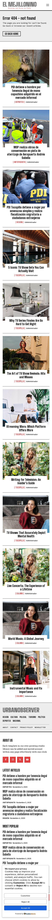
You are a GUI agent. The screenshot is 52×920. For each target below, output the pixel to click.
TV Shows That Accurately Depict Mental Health (26, 534)
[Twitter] (20, 760)
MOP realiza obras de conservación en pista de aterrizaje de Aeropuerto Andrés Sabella (26, 152)
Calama (19, 593)
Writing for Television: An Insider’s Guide (26, 481)
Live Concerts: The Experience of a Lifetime (26, 587)
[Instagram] (13, 760)
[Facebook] (6, 760)
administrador (31, 102)
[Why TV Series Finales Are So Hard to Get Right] (26, 302)
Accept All (25, 908)
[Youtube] (27, 760)
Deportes (19, 102)
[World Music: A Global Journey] (26, 620)
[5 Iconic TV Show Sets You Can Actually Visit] (26, 249)
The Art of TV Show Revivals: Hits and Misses (26, 375)
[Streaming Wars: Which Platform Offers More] (26, 408)
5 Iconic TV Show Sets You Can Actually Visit (26, 269)
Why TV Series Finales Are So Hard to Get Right (26, 322)
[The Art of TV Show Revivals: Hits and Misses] (26, 355)
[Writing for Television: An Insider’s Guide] (26, 461)
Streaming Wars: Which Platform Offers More (26, 428)
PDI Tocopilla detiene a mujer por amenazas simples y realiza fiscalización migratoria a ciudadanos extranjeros (26, 212)
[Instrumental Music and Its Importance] (26, 669)
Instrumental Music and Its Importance (26, 690)
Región (20, 222)
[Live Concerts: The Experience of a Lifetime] (26, 567)
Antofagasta (19, 162)
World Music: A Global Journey (26, 639)
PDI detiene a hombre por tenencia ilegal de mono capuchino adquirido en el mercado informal (26, 92)
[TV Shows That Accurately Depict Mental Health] (26, 514)
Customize (25, 896)
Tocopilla (19, 275)
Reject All (25, 902)
